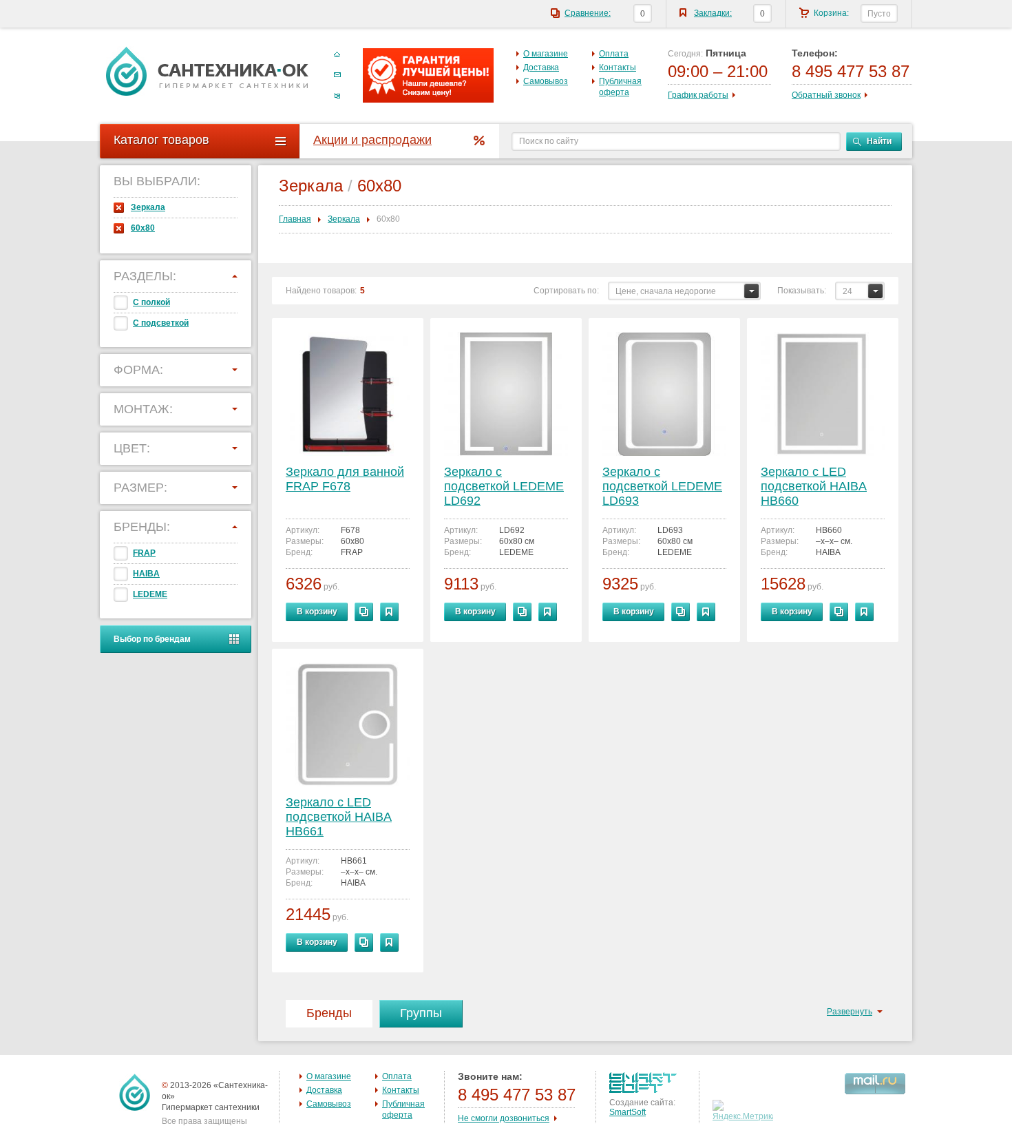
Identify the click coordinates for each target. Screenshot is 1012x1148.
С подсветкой (161, 323)
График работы (698, 95)
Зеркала (148, 207)
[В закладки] (389, 612)
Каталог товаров (161, 140)
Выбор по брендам (152, 639)
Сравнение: (588, 13)
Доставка (541, 67)
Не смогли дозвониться (503, 1118)
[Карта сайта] (337, 95)
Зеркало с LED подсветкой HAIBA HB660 (814, 486)
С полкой (151, 302)
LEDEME (150, 594)
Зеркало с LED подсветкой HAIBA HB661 (339, 816)
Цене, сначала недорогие (665, 291)
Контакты (617, 67)
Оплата (614, 54)
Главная (295, 219)
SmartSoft (627, 1112)
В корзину (317, 611)
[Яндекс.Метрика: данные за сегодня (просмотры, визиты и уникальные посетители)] (745, 1111)
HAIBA (146, 573)
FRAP (144, 553)
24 (847, 291)
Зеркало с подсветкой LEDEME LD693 (662, 486)
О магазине (545, 54)
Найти (879, 141)
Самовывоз (545, 81)
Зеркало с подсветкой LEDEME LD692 (504, 486)
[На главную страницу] (207, 71)
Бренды (329, 1013)
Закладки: (713, 13)
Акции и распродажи (372, 140)
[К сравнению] (364, 612)
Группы (421, 1013)
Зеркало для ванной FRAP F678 (345, 479)
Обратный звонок (826, 95)
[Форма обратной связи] (337, 75)
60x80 (143, 228)
